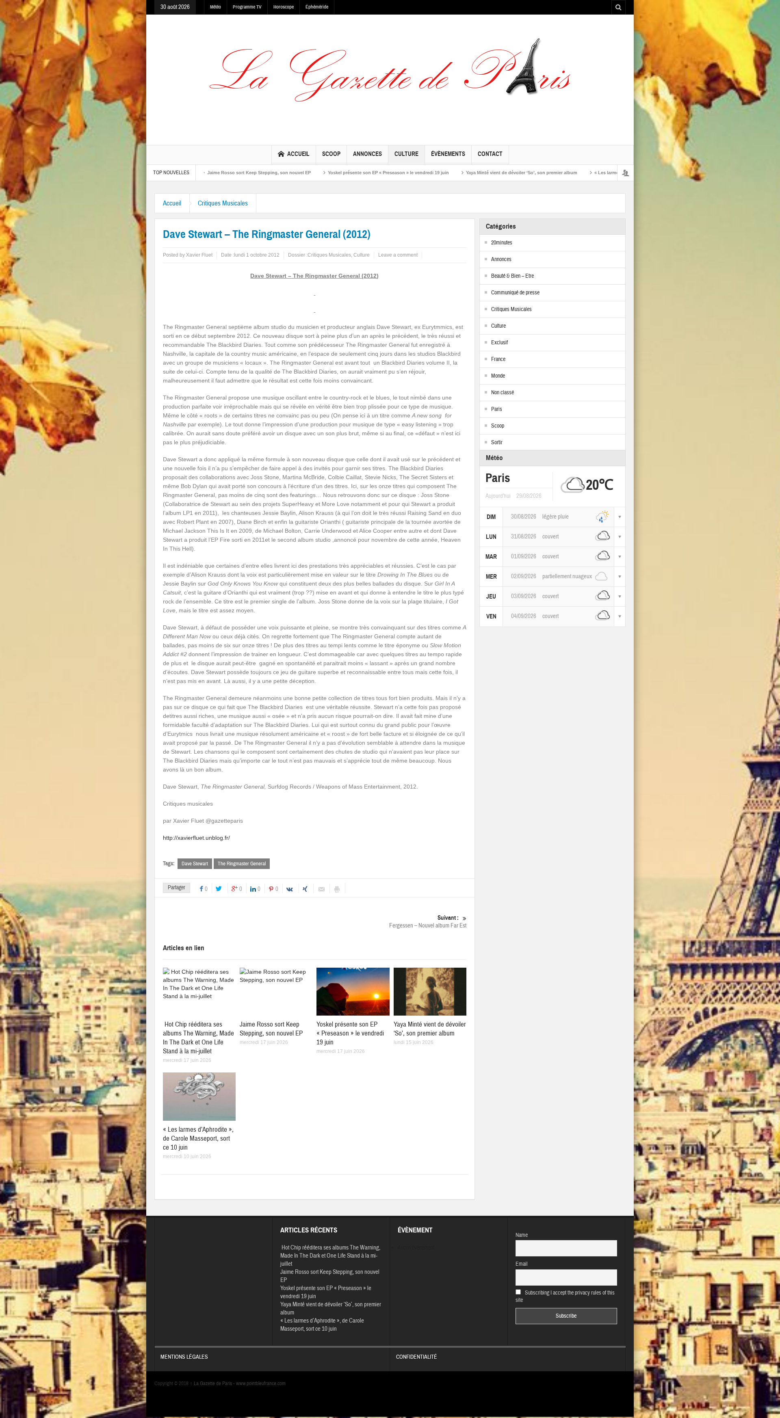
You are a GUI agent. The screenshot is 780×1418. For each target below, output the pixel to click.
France (498, 359)
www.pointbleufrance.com (261, 1383)
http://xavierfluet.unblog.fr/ (196, 837)
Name (522, 1235)
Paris (496, 409)
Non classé (502, 392)
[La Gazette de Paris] (390, 78)
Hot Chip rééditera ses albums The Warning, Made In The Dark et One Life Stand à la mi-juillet (198, 1037)
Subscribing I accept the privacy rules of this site (565, 1296)
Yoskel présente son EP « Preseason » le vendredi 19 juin (312, 172)
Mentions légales (184, 1357)
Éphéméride (317, 7)
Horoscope (283, 7)
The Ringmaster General (242, 863)
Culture (406, 154)
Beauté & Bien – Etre (512, 276)
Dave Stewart (195, 863)
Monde (498, 376)
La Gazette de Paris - (213, 1383)
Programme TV (247, 7)
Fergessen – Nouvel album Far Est (427, 921)
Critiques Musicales (223, 203)
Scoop (331, 154)
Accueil (298, 154)
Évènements (448, 154)
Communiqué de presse (515, 292)
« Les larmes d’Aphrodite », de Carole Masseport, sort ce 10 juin (586, 172)
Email (522, 1264)
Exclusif (499, 342)
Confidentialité (416, 1357)
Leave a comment (398, 255)
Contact (490, 154)
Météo (215, 7)
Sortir (497, 442)
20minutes (501, 242)
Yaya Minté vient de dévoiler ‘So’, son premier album (445, 172)
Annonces (367, 154)
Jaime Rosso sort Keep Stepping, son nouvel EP (271, 1029)
